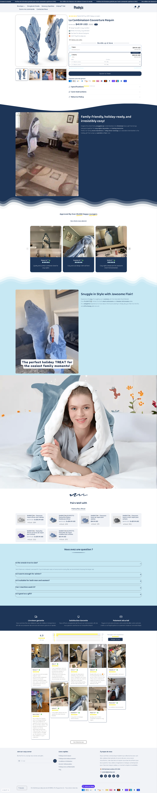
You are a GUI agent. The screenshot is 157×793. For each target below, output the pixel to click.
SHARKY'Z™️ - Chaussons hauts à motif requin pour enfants (131, 517)
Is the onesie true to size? (27, 563)
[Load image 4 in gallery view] (61, 75)
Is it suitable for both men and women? (33, 580)
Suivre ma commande (27, 9)
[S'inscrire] (55, 761)
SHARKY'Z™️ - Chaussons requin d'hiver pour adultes (35, 516)
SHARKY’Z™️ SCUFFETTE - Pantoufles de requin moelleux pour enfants (67, 532)
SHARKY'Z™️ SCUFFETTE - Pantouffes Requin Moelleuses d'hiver (67, 517)
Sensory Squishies (48, 6)
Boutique (20, 6)
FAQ (60, 769)
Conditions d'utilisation (65, 761)
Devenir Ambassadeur (65, 764)
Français (21, 788)
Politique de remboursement (67, 758)
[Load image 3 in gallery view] (48, 75)
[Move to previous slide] (27, 249)
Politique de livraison (65, 756)
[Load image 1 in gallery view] (22, 75)
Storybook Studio (33, 6)
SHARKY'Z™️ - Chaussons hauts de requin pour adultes (98, 517)
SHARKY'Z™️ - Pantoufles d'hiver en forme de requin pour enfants (35, 532)
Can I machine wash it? (25, 587)
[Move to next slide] (129, 249)
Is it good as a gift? (24, 593)
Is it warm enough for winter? (28, 574)
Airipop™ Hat (60, 6)
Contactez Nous (42, 9)
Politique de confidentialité (67, 767)
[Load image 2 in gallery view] (35, 75)
